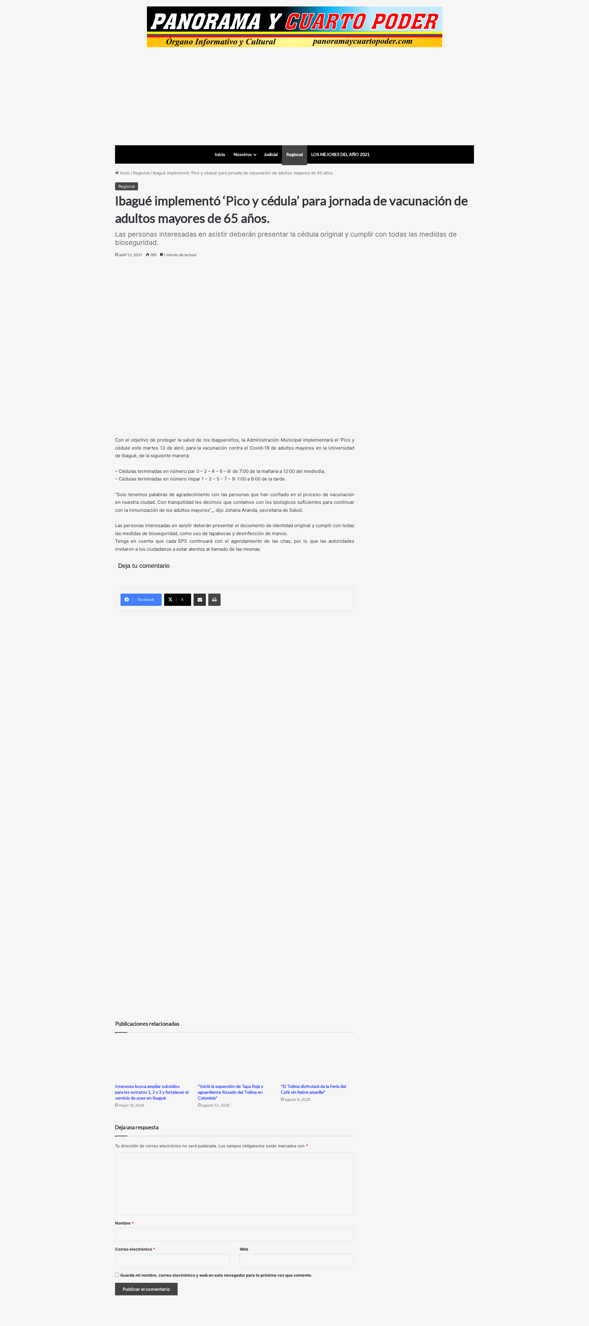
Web (244, 1249)
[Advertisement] (294, 96)
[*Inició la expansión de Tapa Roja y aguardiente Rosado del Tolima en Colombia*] (234, 1059)
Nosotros (243, 154)
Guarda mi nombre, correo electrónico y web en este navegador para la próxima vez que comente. (216, 1275)
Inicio (220, 154)
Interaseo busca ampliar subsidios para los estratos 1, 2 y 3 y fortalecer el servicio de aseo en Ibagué (152, 1092)
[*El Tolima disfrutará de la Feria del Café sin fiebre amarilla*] (317, 1059)
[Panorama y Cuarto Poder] (294, 26)
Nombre (124, 1223)
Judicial (271, 154)
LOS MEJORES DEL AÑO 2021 (340, 154)
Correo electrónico (135, 1249)
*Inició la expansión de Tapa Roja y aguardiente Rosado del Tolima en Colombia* (230, 1092)
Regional (294, 154)
